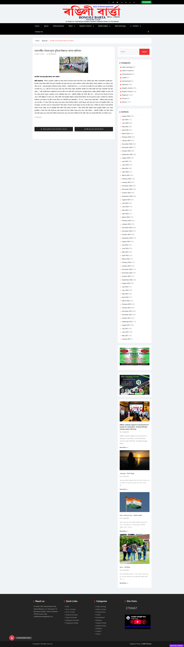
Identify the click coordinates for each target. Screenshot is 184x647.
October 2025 (126, 151)
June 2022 (125, 290)
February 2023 (126, 262)
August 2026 (126, 116)
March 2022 (126, 301)
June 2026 (125, 123)
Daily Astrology (120, 26)
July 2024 (125, 203)
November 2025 (127, 147)
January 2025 (126, 182)
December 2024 (127, 186)
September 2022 (127, 280)
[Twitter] (113, 2)
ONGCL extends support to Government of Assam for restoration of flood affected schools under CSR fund (134, 427)
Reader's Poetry (127, 91)
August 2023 (126, 241)
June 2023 (125, 248)
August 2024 (126, 200)
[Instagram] (122, 2)
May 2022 (125, 294)
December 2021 (127, 311)
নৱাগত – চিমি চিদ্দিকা (125, 567)
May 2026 (125, 126)
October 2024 (126, 193)
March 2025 (126, 175)
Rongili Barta (52, 54)
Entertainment (126, 74)
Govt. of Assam (71, 609)
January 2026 (126, 140)
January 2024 (126, 224)
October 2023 (126, 234)
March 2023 (126, 259)
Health (124, 77)
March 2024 (126, 217)
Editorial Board (58, 26)
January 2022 (126, 308)
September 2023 (127, 238)
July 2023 (125, 245)
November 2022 (127, 273)
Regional (38, 117)
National (125, 84)
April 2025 (125, 172)
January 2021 (126, 339)
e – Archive (134, 26)
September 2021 (127, 322)
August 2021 (126, 325)
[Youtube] (117, 2)
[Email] (134, 2)
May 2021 (125, 335)
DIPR (67, 606)
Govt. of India (70, 612)
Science (124, 98)
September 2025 (127, 154)
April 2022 (125, 297)
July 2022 (125, 287)
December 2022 (127, 269)
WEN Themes (147, 644)
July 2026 (125, 119)
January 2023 (126, 266)
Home (37, 26)
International (126, 81)
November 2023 (127, 231)
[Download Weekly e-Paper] (12, 638)
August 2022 (126, 283)
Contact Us (39, 32)
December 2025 (127, 144)
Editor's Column (127, 70)
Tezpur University (71, 617)
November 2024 (127, 189)
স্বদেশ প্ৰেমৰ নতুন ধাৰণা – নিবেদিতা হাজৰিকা (131, 515)
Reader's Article (127, 88)
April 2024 (125, 214)
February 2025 (126, 179)
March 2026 (126, 133)
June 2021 (125, 332)
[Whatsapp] (130, 2)
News (71, 26)
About (46, 26)
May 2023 (125, 252)
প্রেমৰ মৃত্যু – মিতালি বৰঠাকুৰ (127, 473)
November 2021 (127, 315)
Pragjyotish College (72, 623)
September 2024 (127, 196)
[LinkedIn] (126, 2)
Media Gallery (103, 26)
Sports (124, 102)
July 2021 (125, 328)
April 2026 (125, 130)
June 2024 (125, 207)
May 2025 (125, 168)
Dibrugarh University (72, 620)
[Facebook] (109, 2)
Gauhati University (72, 615)
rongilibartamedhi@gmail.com (43, 616)
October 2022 (126, 276)
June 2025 (125, 165)
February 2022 (126, 304)
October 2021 (126, 318)
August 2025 (126, 158)
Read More (123, 447)
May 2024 (125, 210)
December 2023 (127, 227)
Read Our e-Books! (176, 645)
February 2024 (126, 220)
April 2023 (125, 255)
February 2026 (126, 137)
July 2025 (125, 161)
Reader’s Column (85, 26)
